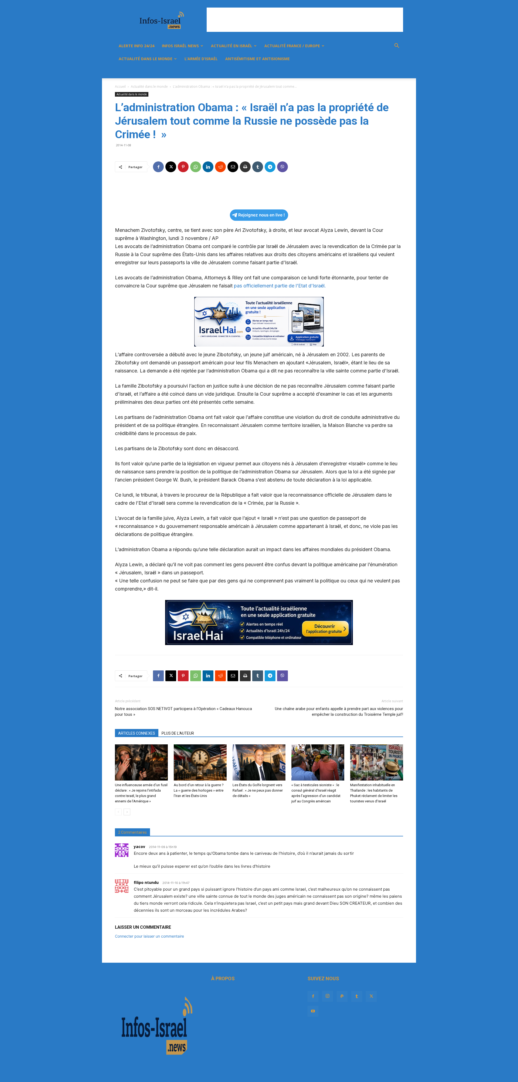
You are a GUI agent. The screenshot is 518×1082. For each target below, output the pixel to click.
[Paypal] (357, 71)
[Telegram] (270, 166)
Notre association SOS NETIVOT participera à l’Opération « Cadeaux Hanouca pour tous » (183, 711)
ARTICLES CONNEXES (136, 733)
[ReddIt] (220, 166)
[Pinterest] (183, 166)
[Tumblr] (366, 71)
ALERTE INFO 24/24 (136, 45)
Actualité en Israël (231, 45)
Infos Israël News (180, 45)
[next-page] (127, 812)
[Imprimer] (245, 166)
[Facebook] (339, 71)
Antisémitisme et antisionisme (257, 58)
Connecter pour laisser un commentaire (149, 936)
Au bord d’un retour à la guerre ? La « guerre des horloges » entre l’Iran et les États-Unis (199, 790)
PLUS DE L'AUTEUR (178, 733)
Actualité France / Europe (292, 45)
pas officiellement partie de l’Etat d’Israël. (279, 286)
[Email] (232, 166)
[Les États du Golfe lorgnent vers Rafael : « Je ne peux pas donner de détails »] (259, 762)
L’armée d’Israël (201, 58)
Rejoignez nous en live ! (261, 215)
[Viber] (282, 166)
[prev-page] (118, 812)
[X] (376, 71)
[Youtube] (385, 71)
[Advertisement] (305, 20)
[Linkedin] (208, 166)
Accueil (120, 86)
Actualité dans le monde (145, 58)
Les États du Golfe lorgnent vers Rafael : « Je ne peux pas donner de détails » (258, 790)
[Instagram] (348, 71)
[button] (396, 46)
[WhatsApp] (195, 166)
